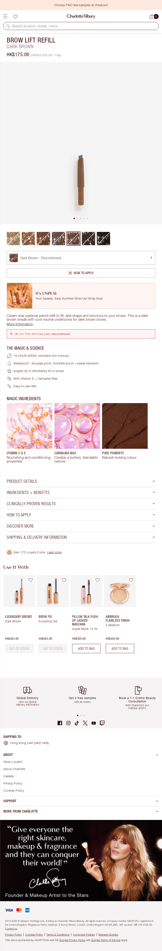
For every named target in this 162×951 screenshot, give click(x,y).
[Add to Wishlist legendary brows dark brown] (30, 580)
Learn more (54, 552)
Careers (8, 776)
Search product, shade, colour (35, 26)
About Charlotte (14, 769)
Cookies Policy (13, 790)
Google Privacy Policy (72, 940)
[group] (29, 433)
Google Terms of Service (105, 940)
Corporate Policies (84, 934)
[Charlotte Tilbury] (81, 16)
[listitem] (81, 143)
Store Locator (12, 762)
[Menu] (5, 16)
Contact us (11, 928)
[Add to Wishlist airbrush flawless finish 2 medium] (131, 580)
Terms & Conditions (57, 934)
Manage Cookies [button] (108, 934)
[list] (81, 143)
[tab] (74, 218)
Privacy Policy (12, 783)
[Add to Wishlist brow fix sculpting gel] (64, 580)
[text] (19, 648)
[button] (8, 26)
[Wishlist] (15, 16)
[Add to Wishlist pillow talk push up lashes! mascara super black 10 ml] (97, 580)
